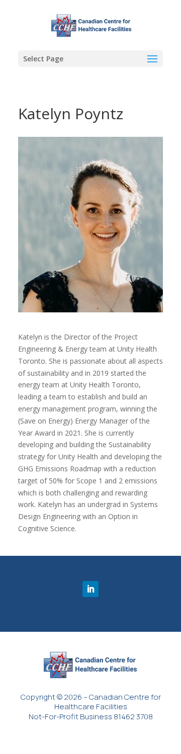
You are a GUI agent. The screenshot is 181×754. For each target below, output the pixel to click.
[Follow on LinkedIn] (90, 589)
